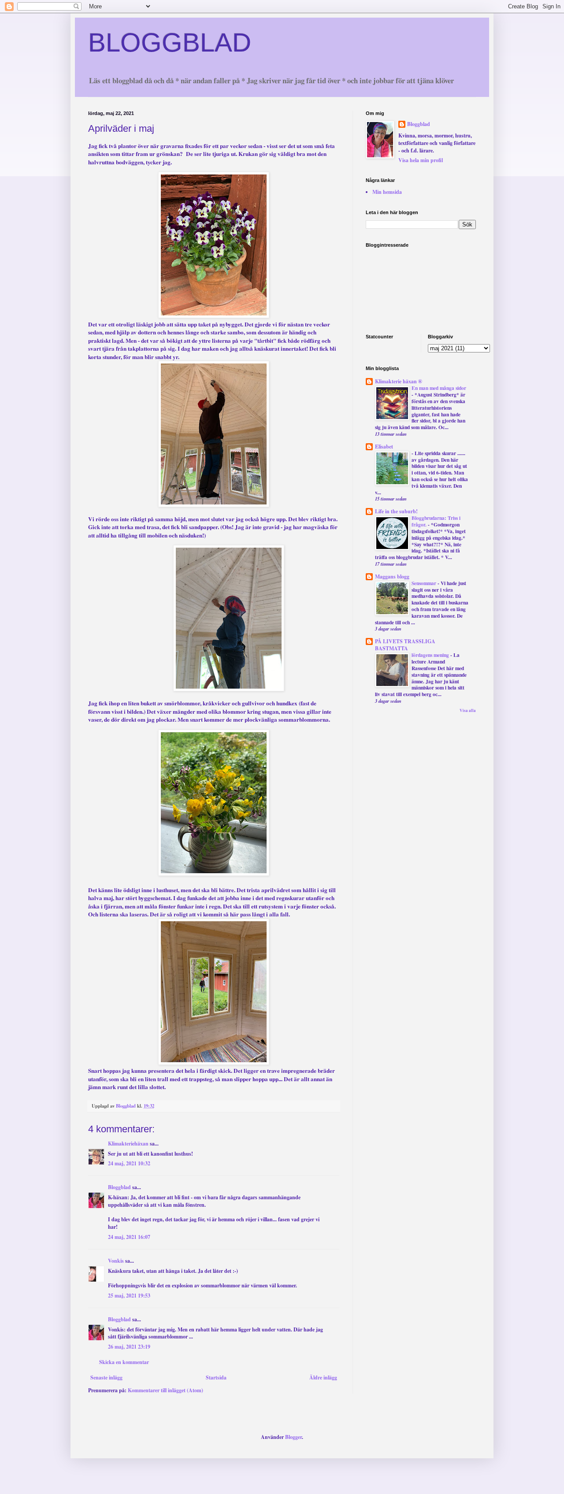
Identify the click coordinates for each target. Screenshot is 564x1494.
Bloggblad (119, 1187)
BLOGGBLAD (169, 42)
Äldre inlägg (323, 1377)
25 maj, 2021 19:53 (129, 1295)
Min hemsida (387, 192)
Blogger (293, 1437)
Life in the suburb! (396, 511)
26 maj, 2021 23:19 (129, 1346)
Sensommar (425, 583)
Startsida (216, 1377)
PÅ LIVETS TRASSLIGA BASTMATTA (405, 645)
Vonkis (116, 1260)
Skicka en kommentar (124, 1362)
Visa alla (468, 710)
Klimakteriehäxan (128, 1143)
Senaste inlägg (106, 1377)
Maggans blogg (392, 576)
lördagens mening (431, 655)
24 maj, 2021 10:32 (129, 1163)
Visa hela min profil (420, 160)
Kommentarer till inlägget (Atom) (165, 1390)
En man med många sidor (439, 388)
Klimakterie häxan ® (398, 381)
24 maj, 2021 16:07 (129, 1237)
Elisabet (384, 446)
